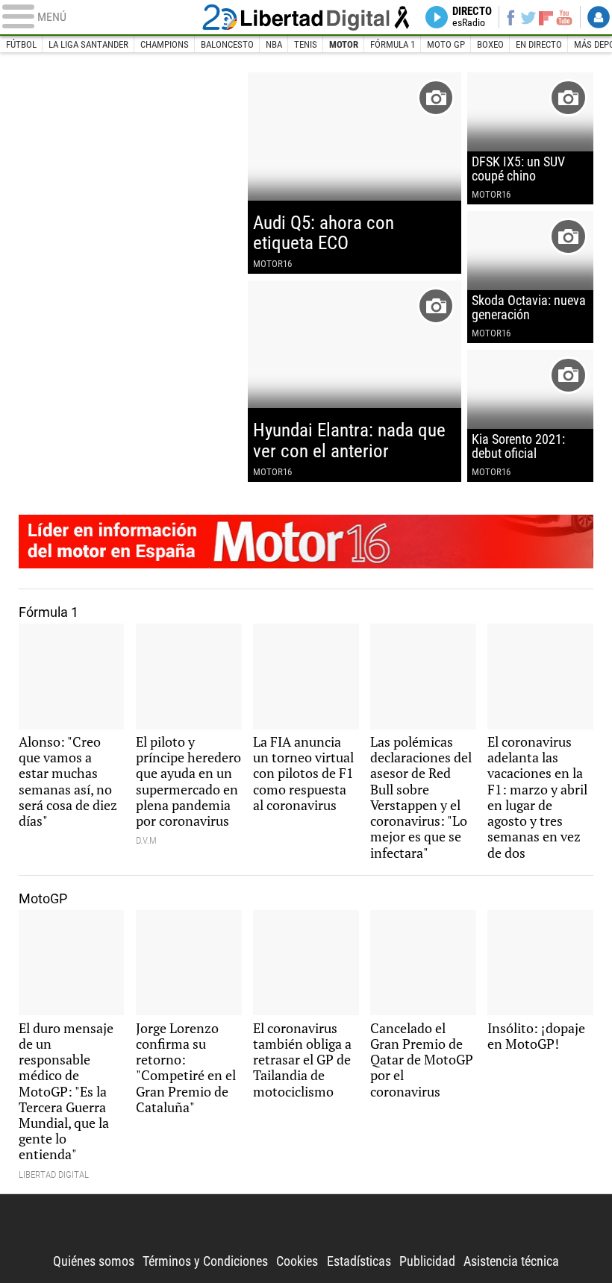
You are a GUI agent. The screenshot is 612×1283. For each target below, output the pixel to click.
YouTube (564, 17)
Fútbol (21, 44)
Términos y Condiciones (205, 1261)
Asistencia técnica (511, 1261)
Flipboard (546, 17)
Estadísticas (359, 1261)
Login (598, 17)
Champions (164, 44)
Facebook (510, 17)
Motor (343, 44)
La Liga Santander (88, 44)
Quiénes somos (93, 1261)
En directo (539, 44)
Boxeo (490, 44)
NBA (274, 44)
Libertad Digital (306, 17)
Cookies (297, 1261)
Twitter (528, 17)
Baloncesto (227, 44)
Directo (472, 17)
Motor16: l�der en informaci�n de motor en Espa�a (306, 541)
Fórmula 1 (392, 44)
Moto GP (446, 44)
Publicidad (427, 1261)
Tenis (305, 44)
